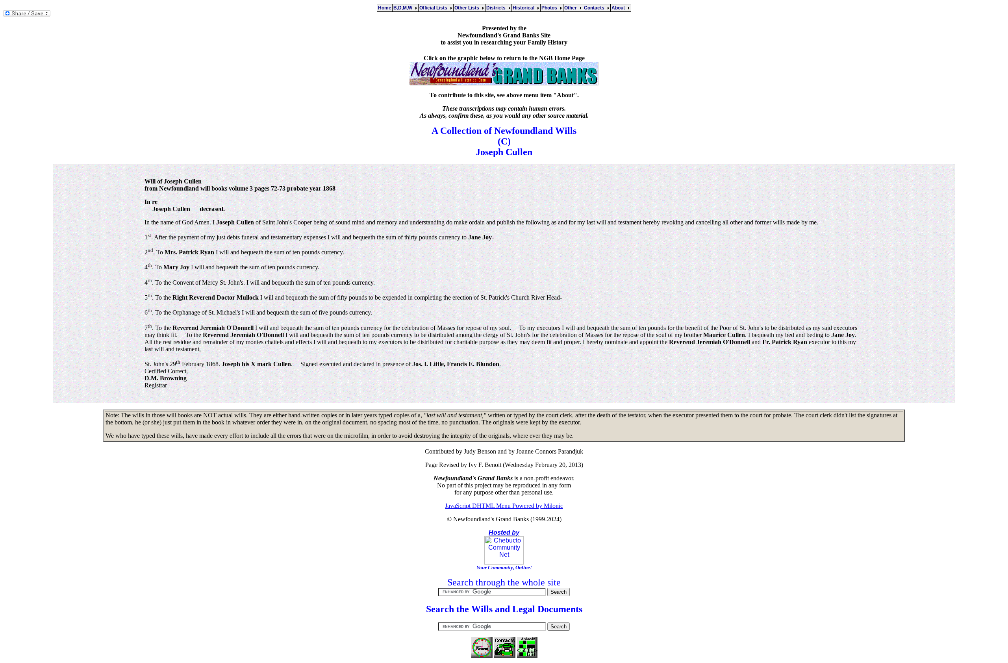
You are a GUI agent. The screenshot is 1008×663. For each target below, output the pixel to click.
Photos (550, 8)
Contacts (595, 8)
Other (571, 8)
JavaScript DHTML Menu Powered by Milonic (504, 505)
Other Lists (468, 8)
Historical (525, 8)
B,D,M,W (404, 8)
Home (384, 8)
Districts (497, 8)
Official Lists (434, 8)
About (619, 8)
